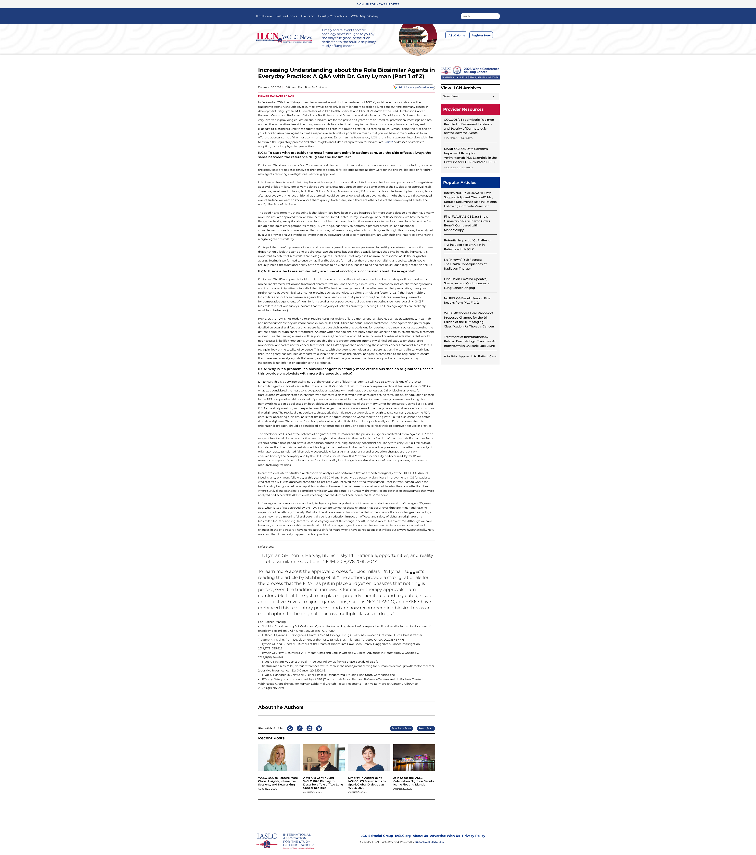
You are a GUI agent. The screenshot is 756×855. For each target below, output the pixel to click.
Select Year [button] (451, 96)
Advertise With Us (445, 836)
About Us (420, 836)
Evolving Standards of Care (276, 95)
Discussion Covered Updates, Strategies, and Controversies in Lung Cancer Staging (467, 283)
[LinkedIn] (477, 45)
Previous (398, 728)
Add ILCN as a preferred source (416, 87)
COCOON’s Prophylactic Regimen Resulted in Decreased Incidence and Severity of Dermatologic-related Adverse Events (469, 126)
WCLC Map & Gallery (365, 16)
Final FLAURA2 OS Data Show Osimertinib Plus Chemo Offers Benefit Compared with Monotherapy (467, 223)
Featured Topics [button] (286, 16)
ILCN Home (264, 16)
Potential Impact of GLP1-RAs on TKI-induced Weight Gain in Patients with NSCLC (468, 244)
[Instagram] (461, 45)
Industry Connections (332, 16)
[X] (469, 45)
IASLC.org (403, 836)
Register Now (481, 35)
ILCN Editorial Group (376, 836)
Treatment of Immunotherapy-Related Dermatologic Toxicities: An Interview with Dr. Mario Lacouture (470, 341)
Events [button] (305, 16)
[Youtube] (485, 45)
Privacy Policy (473, 836)
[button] (497, 15)
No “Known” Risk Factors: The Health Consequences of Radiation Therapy (465, 264)
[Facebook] (453, 45)
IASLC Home (456, 35)
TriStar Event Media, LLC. (429, 841)
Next (422, 728)
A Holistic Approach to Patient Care (470, 356)
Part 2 (388, 142)
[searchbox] (480, 16)
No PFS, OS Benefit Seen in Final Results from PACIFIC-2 (467, 300)
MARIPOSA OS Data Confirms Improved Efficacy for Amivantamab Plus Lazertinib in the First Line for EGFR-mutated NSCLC (470, 155)
